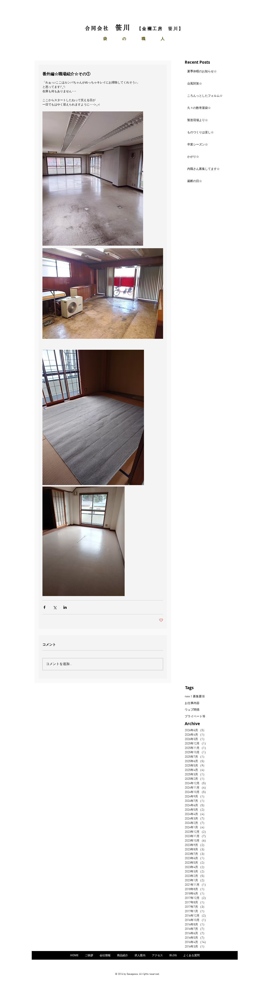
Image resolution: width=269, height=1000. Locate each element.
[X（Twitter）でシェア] (55, 607)
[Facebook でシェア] (44, 607)
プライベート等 (195, 716)
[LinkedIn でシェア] (65, 607)
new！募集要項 (195, 696)
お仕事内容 (192, 703)
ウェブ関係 (192, 710)
